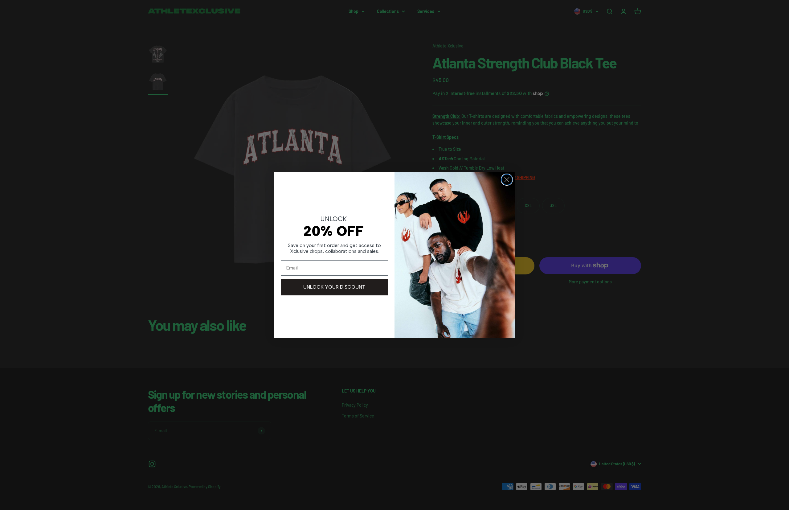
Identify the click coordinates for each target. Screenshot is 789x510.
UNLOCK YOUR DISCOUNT (334, 287)
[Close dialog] (506, 179)
